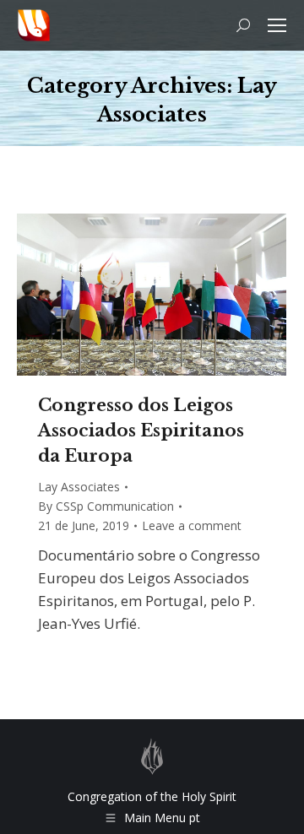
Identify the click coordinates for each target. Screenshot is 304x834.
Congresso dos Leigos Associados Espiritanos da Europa (141, 430)
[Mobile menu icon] (277, 25)
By (106, 506)
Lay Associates (79, 487)
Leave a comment (192, 525)
